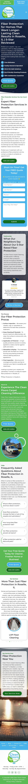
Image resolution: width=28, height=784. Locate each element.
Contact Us (17, 743)
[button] (26, 12)
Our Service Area (12, 693)
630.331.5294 (9, 86)
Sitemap (19, 781)
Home (3, 743)
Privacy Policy (10, 781)
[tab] (6, 641)
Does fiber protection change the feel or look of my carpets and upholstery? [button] (13, 514)
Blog (9, 743)
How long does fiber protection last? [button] (10, 523)
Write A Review (14, 305)
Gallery (21, 745)
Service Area (12, 745)
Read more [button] (14, 297)
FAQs (14, 747)
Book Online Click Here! (21, 2)
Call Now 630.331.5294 (7, 2)
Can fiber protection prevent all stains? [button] (10, 532)
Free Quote (8, 81)
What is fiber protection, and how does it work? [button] (12, 505)
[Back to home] (8, 12)
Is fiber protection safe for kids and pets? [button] (12, 540)
